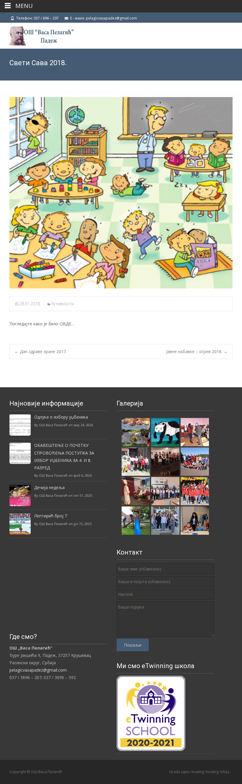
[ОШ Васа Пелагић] (37, 34)
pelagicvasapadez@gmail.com (38, 670)
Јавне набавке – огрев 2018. (197, 351)
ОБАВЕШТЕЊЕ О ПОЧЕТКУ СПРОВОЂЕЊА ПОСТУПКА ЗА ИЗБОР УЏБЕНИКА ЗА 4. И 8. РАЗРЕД (64, 456)
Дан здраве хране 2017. (40, 351)
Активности (62, 303)
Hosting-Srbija (218, 771)
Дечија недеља (49, 487)
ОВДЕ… (67, 324)
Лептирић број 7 (50, 516)
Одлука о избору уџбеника (61, 417)
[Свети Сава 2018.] (121, 192)
